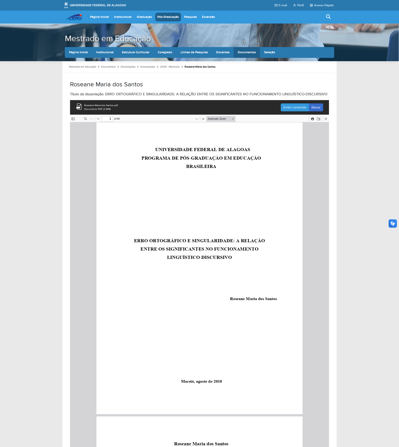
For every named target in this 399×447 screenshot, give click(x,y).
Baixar (316, 107)
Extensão (208, 17)
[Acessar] (327, 27)
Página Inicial (99, 17)
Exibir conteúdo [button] (294, 107)
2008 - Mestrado (170, 66)
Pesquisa (190, 17)
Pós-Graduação (168, 17)
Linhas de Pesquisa (194, 52)
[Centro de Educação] (73, 17)
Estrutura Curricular (135, 52)
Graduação (144, 17)
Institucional (123, 17)
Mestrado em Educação (108, 38)
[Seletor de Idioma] (332, 27)
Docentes (222, 52)
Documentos (247, 52)
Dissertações (128, 66)
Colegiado (165, 52)
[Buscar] (328, 17)
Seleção (269, 52)
